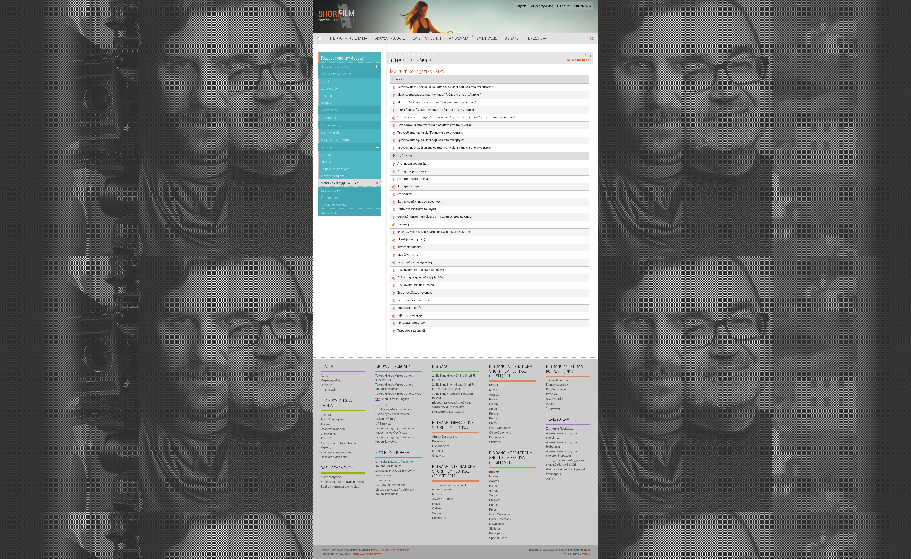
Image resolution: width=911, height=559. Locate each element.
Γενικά (325, 81)
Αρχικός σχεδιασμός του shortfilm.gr (561, 435)
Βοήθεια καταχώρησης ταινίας (340, 486)
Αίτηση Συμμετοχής (444, 436)
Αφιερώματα (383, 475)
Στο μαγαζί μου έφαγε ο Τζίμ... (416, 262)
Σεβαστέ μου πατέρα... (411, 308)
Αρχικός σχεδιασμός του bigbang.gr (561, 444)
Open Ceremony (500, 428)
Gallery (437, 508)
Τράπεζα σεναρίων (332, 419)
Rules (436, 503)
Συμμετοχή (553, 408)
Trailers (325, 424)
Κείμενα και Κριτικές (334, 169)
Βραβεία (326, 95)
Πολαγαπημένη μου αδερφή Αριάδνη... (421, 277)
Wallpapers (553, 474)
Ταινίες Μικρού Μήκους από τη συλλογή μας (394, 378)
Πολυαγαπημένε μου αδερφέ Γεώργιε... (421, 270)
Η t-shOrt (563, 6)
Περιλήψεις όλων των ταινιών (393, 409)
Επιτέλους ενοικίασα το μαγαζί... (417, 209)
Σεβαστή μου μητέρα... (411, 315)
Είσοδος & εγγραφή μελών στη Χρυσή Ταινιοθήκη (394, 439)
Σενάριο (326, 155)
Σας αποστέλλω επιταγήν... (414, 300)
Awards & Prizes (442, 499)
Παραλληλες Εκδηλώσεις (448, 411)
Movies (437, 494)
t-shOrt (563, 549)
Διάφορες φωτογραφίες (337, 140)
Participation (497, 533)
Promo (493, 418)
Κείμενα (326, 147)
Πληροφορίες (440, 446)
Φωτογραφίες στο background (565, 469)
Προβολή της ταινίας (577, 60)
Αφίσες (550, 478)
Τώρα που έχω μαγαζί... (412, 330)
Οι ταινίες (438, 455)
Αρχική (319, 38)
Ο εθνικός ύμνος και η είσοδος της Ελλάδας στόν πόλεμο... (434, 216)
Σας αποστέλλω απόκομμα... (415, 292)
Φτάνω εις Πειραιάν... (410, 247)
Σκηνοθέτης (329, 110)
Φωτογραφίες (330, 125)
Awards (494, 394)
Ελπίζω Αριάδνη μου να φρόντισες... (420, 201)
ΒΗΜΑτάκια (328, 433)
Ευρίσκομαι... (405, 224)
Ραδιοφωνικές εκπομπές (336, 452)
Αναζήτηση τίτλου (332, 477)
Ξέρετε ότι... (328, 438)
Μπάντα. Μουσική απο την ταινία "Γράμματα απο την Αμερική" (436, 102)
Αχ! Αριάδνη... (406, 194)
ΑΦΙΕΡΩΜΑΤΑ (458, 38)
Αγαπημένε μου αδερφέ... (413, 171)
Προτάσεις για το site (334, 457)
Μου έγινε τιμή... (407, 254)
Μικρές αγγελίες (541, 6)
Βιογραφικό (328, 118)
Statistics (495, 442)
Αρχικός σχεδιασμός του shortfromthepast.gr (561, 453)
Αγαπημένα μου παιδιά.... (413, 163)
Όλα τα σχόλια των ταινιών (392, 414)
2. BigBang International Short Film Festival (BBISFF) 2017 (454, 387)
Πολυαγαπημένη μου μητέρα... (416, 285)
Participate (439, 518)
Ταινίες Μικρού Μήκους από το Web (398, 393)
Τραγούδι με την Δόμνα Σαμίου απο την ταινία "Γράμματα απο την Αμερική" (445, 87)
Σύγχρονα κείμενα (332, 176)
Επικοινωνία (582, 6)
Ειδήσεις (520, 6)
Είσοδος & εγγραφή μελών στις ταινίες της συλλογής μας (394, 430)
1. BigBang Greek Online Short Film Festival (455, 378)
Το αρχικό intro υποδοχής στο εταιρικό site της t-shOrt (565, 462)
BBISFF (494, 385)
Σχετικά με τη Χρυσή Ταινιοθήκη (395, 470)
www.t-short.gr (380, 549)
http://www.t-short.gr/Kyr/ (367, 553)
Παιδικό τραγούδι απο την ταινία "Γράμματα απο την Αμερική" (436, 109)
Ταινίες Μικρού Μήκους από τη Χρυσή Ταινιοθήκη (394, 387)
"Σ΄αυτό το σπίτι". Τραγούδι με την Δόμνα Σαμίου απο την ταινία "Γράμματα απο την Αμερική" (456, 117)
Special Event (498, 538)
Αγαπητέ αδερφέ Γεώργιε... (414, 178)
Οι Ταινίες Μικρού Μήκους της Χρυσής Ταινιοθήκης (394, 464)
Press (493, 423)
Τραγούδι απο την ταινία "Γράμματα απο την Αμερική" (431, 132)
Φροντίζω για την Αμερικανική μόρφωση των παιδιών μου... (434, 232)
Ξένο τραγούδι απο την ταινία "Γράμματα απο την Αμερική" (434, 125)
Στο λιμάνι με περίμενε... (412, 323)
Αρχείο (550, 403)
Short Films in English (592, 38)
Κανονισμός (439, 441)
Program (494, 413)
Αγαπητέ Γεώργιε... (409, 186)
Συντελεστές (329, 88)
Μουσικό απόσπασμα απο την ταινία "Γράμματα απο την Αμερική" (439, 94)
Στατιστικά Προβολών (559, 428)
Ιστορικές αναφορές (333, 429)
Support (437, 513)
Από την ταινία (330, 132)
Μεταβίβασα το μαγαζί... (412, 239)
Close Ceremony (500, 432)
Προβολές (327, 103)
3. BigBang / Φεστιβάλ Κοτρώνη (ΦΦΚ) (452, 396)
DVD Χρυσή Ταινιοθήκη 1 (391, 485)
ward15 (586, 553)
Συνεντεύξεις (383, 480)
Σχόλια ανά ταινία (386, 418)
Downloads (496, 437)
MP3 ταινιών (383, 423)
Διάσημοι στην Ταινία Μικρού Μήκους (339, 445)
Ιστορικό (326, 162)
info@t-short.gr (400, 549)
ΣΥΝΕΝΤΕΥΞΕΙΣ (486, 38)
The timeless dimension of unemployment (449, 487)
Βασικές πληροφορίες (336, 74)
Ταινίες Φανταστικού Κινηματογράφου (559, 382)
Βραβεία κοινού (556, 389)
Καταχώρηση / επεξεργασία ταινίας (342, 482)
